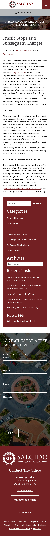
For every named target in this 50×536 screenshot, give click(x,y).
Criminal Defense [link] (15, 218)
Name (6, 358)
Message (7, 397)
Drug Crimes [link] (13, 223)
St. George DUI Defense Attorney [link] (22, 239)
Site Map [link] (19, 525)
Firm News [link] (8, 54)
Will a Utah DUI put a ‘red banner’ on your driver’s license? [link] (24, 287)
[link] (21, 4)
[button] (46, 4)
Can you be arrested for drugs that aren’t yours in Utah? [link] (23, 278)
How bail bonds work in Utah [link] (20, 294)
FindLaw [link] (37, 528)
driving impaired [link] (17, 72)
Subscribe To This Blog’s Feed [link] (21, 321)
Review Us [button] (25, 512)
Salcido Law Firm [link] (22, 50)
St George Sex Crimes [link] (17, 234)
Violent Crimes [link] (14, 250)
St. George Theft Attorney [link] (18, 245)
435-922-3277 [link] (26, 12)
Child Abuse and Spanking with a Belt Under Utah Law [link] (24, 300)
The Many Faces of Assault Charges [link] (23, 307)
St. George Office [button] (25, 500)
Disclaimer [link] (8, 525)
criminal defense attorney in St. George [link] (22, 188)
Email (6, 371)
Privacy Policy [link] (30, 525)
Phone (6, 384)
